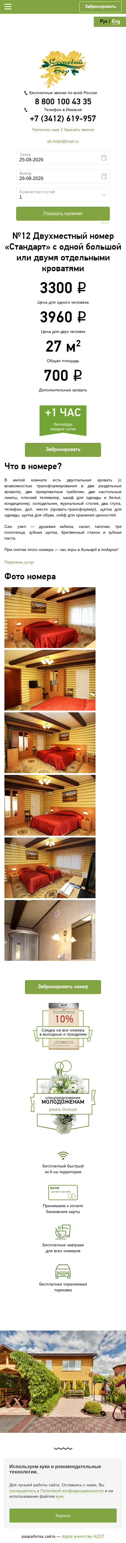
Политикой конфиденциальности (72, 1490)
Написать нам (45, 129)
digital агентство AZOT (83, 1536)
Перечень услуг (19, 562)
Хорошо (63, 1515)
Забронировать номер (63, 987)
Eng (116, 21)
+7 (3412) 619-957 (63, 119)
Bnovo (105, 223)
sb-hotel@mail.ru (63, 141)
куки (60, 1496)
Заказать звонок (79, 129)
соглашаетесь (23, 1490)
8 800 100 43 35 (63, 102)
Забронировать (100, 6)
